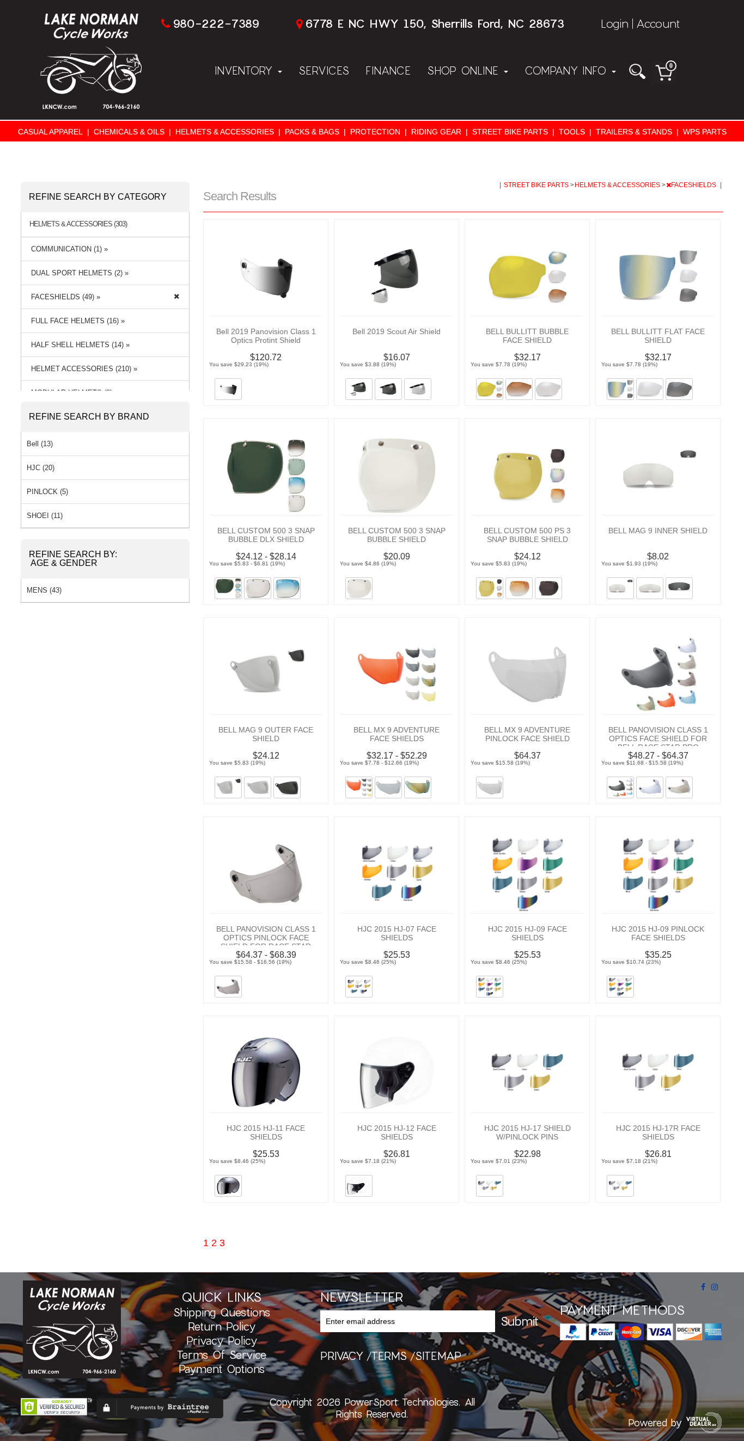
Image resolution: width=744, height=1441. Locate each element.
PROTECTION (375, 131)
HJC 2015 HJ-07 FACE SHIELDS (396, 933)
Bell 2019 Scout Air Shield (396, 331)
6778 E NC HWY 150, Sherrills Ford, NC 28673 (434, 23)
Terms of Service (221, 1354)
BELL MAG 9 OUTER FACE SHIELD (265, 734)
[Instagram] (714, 1287)
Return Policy (221, 1326)
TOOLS (572, 131)
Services (323, 70)
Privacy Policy (221, 1340)
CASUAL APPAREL (50, 131)
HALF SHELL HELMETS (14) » (78, 345)
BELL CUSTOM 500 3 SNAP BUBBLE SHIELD (397, 535)
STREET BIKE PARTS (510, 131)
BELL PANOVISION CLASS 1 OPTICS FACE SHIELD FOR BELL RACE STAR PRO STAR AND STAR (658, 742)
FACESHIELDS (694, 185)
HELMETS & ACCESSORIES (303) (78, 224)
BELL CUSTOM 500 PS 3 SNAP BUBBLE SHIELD (527, 535)
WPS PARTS (705, 131)
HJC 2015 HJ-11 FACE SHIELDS (266, 1132)
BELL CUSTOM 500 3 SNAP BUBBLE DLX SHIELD (266, 535)
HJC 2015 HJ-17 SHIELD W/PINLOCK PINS (527, 1132)
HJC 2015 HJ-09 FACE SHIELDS (527, 933)
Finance (388, 70)
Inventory (246, 70)
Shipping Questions (221, 1312)
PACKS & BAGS (312, 131)
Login (615, 23)
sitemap (438, 1355)
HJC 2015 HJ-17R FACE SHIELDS (658, 1132)
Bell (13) (40, 444)
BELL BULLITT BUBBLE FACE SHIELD (527, 335)
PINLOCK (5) (47, 492)
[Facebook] (703, 1287)
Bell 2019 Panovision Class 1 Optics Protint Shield (266, 335)
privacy (341, 1355)
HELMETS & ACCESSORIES (224, 131)
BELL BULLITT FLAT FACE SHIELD (658, 335)
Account (658, 23)
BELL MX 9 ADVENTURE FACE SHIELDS (396, 734)
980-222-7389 (216, 23)
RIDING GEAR (436, 131)
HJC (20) (40, 468)
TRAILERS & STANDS (634, 131)
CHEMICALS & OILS (129, 131)
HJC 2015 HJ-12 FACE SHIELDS (396, 1132)
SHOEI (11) (45, 516)
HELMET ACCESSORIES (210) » (82, 369)
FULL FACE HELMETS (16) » (76, 321)
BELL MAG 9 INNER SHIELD (658, 530)
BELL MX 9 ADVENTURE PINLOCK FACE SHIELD (527, 734)
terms (389, 1355)
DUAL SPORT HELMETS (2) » (78, 273)
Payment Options (222, 1368)
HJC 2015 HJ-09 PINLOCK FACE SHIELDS (658, 933)
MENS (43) (44, 590)
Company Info (568, 70)
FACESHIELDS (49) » (63, 297)
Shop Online (465, 70)
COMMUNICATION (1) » (67, 249)
